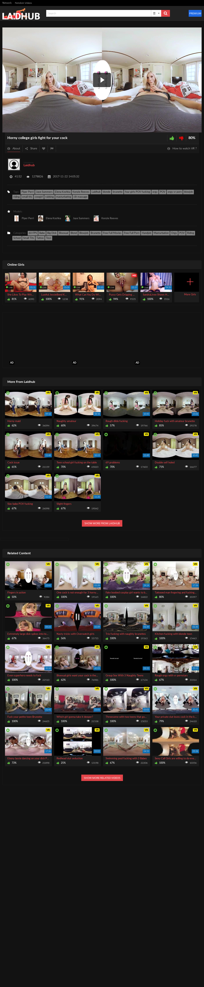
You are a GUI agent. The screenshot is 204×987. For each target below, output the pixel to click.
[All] (156, 13)
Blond (74, 233)
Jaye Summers (44, 192)
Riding (190, 233)
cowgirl (39, 197)
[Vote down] (181, 138)
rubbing (49, 197)
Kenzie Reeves (81, 192)
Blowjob (83, 233)
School (17, 238)
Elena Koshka (62, 192)
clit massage (80, 197)
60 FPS (33, 233)
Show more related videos (102, 778)
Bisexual (63, 233)
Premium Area (195, 13)
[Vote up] (172, 138)
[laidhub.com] (22, 13)
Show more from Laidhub (102, 523)
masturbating (63, 197)
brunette (118, 192)
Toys (48, 238)
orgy (155, 192)
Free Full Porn (131, 233)
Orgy (174, 233)
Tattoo (40, 238)
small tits (27, 197)
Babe (42, 233)
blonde (106, 192)
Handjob (146, 233)
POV (162, 192)
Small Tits (28, 238)
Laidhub (29, 165)
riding (16, 197)
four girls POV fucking (137, 192)
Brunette (96, 233)
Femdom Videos (23, 3)
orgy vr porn (175, 192)
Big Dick (52, 233)
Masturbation (161, 233)
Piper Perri (28, 192)
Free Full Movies (112, 233)
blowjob (188, 192)
